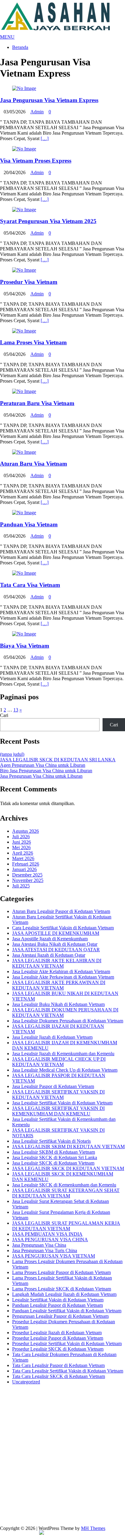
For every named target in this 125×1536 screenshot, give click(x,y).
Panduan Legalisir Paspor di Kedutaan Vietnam (57, 1305)
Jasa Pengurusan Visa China (39, 1245)
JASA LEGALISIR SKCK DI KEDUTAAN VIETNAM (68, 1168)
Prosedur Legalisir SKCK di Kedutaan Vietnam (57, 1349)
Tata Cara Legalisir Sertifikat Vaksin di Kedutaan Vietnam (67, 1370)
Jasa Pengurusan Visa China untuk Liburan (41, 776)
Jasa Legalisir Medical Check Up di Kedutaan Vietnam (64, 1070)
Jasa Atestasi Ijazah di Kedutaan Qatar (48, 955)
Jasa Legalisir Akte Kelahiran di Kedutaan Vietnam (61, 971)
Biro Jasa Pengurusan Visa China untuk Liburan (46, 770)
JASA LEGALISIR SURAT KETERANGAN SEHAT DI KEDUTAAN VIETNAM (66, 1193)
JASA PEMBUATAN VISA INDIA (47, 1234)
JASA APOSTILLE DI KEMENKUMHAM (55, 933)
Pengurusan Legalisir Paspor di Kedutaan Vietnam (60, 1316)
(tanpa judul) (12, 754)
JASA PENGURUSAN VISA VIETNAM (53, 1256)
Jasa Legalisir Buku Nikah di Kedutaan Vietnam (58, 1004)
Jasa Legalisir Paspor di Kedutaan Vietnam (53, 1086)
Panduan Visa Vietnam (29, 524)
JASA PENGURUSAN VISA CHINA (50, 1239)
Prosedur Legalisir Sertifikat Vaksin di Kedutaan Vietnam (67, 1343)
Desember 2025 (27, 874)
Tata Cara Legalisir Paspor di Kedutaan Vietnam (58, 1365)
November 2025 (27, 880)
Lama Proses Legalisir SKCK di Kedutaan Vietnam (61, 1288)
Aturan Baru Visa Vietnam (33, 463)
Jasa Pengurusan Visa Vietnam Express (49, 100)
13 (15, 709)
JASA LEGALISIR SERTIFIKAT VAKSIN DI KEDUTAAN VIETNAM (58, 1094)
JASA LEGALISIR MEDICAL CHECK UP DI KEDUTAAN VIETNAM (59, 1061)
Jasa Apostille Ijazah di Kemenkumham (50, 938)
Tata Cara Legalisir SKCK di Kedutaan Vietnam (58, 1376)
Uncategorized (26, 1381)
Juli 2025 (21, 885)
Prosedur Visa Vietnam (28, 282)
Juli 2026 (21, 836)
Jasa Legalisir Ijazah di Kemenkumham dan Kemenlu (63, 1053)
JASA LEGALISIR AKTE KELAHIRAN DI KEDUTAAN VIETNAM (56, 963)
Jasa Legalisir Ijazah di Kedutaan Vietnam (52, 1037)
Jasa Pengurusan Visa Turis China (44, 1250)
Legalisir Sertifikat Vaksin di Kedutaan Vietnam (57, 1299)
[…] (45, 138)
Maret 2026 (23, 858)
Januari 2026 (24, 869)
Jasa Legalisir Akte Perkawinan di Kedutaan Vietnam (63, 977)
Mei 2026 (21, 847)
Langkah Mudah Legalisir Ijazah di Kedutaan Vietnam (64, 1294)
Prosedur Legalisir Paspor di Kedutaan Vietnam (57, 1338)
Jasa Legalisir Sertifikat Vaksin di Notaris (51, 1141)
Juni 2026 (21, 842)
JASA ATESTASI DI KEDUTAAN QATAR (56, 949)
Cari (4, 715)
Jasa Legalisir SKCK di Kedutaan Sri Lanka (54, 1157)
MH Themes (93, 1528)
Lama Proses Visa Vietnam (33, 342)
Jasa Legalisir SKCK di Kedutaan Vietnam (53, 1163)
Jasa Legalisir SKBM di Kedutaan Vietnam (53, 1152)
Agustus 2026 (25, 831)
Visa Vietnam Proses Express (35, 160)
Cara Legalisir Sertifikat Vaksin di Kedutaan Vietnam (63, 927)
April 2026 (22, 853)
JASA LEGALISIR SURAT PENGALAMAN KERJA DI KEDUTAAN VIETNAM (66, 1226)
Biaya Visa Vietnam (24, 645)
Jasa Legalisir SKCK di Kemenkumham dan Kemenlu (64, 1184)
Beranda (20, 47)
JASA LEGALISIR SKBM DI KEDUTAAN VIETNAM (68, 1146)
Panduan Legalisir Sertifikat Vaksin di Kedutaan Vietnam (66, 1310)
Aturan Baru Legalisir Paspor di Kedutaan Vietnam (61, 911)
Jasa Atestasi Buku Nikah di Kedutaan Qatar (54, 944)
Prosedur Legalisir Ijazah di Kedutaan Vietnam (57, 1332)
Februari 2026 (25, 863)
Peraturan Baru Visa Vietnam (37, 403)
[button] (7, 37)
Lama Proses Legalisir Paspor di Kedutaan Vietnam (61, 1272)
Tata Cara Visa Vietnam (30, 585)
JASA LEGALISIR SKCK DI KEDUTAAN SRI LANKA (58, 759)
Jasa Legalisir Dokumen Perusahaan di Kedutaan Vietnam (67, 1020)
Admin (37, 111)
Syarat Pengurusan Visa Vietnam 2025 (48, 221)
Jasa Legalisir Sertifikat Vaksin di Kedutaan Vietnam (62, 1102)
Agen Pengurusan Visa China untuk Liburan (42, 765)
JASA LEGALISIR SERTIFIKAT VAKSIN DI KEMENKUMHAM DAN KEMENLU (58, 1111)
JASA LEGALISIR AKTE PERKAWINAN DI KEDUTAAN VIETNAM (58, 985)
